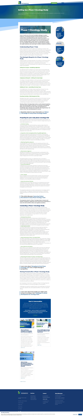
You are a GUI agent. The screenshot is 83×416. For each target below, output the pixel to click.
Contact (35, 315)
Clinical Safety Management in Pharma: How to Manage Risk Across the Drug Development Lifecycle (27, 364)
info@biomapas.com (46, 397)
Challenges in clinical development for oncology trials (34, 293)
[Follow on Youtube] (20, 411)
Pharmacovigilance (24, 334)
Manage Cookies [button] (75, 414)
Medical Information (33, 399)
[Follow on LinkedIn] (19, 411)
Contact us (54, 3)
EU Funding (20, 408)
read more (23, 347)
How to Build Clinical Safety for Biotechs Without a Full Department (43, 331)
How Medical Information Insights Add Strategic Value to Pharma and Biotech (60, 35)
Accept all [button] (80, 414)
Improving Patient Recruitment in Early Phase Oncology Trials (33, 197)
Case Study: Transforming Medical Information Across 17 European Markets (60, 50)
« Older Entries (23, 381)
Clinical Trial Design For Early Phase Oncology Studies (35, 112)
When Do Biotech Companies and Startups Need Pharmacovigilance (26, 331)
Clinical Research (29, 333)
